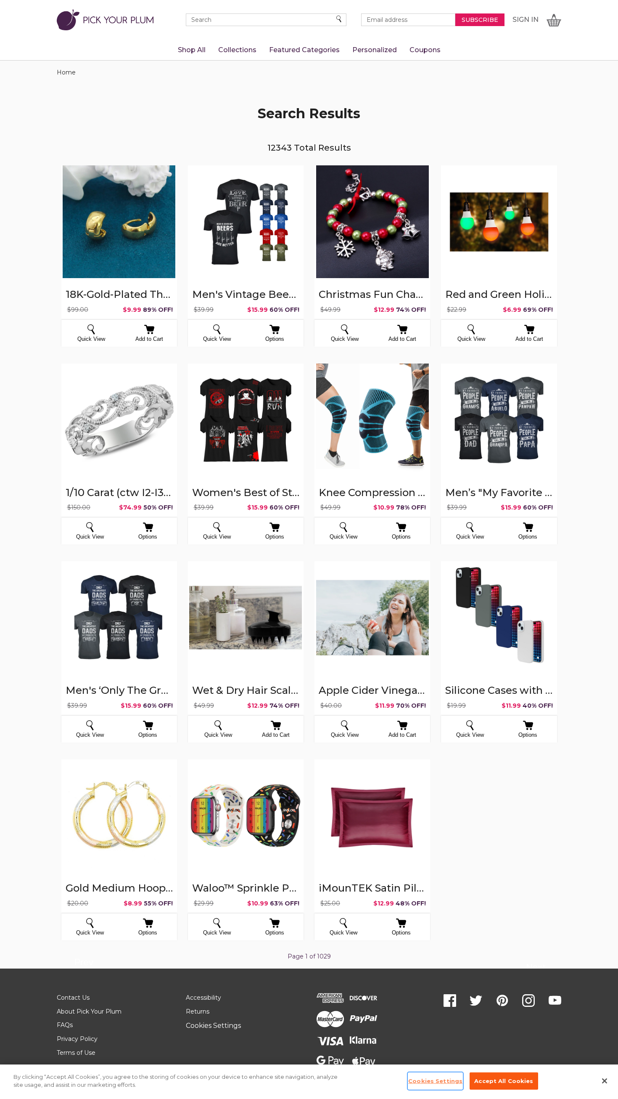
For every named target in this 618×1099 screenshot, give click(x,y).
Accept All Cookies (503, 1081)
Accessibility (203, 997)
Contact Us (73, 997)
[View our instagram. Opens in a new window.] (528, 1000)
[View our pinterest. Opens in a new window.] (502, 1000)
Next (536, 968)
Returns (197, 1011)
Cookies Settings (213, 1026)
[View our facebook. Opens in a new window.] (450, 1000)
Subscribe (480, 20)
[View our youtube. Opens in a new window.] (555, 1000)
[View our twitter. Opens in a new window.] (476, 1000)
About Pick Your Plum (89, 1011)
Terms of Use (76, 1053)
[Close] (604, 1081)
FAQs (65, 1025)
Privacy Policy (77, 1039)
